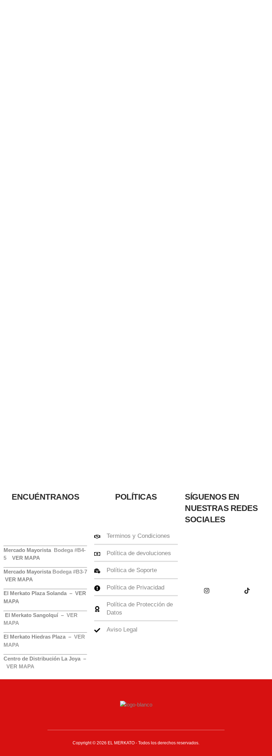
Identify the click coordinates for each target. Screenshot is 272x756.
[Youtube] (247, 551)
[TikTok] (247, 590)
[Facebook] (206, 551)
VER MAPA (19, 579)
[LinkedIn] (206, 590)
